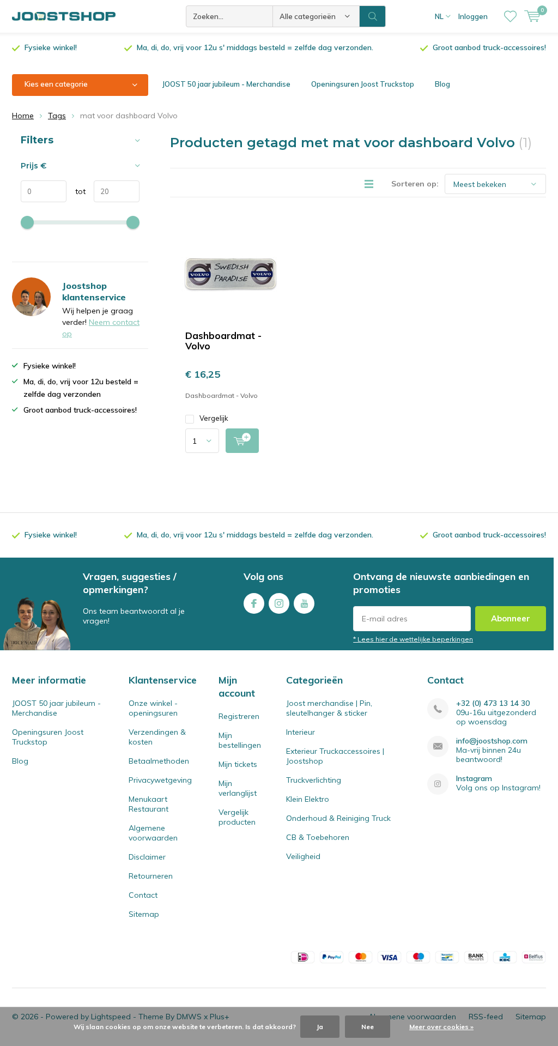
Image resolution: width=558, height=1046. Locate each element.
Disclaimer (147, 857)
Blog (442, 84)
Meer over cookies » (441, 1027)
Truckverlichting (313, 780)
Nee (367, 1027)
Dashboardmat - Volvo (223, 341)
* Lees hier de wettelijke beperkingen (413, 639)
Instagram (279, 603)
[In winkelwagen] (242, 440)
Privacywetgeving (160, 780)
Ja (320, 1027)
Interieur (300, 732)
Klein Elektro (307, 799)
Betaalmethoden (159, 761)
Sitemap (144, 914)
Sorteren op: (415, 184)
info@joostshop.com (491, 741)
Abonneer (510, 618)
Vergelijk (213, 418)
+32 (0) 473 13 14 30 (493, 703)
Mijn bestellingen (240, 740)
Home (23, 115)
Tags (57, 115)
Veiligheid (303, 856)
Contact (143, 895)
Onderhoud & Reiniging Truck (338, 818)
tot (76, 191)
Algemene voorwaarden (153, 833)
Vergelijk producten (237, 817)
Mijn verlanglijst (238, 788)
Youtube (304, 603)
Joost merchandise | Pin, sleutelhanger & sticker (329, 708)
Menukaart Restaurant (148, 804)
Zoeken (373, 16)
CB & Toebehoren (317, 837)
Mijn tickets (238, 764)
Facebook (254, 603)
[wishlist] (510, 16)
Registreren (239, 716)
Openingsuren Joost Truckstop (362, 84)
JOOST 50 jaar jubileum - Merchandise (226, 84)
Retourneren (151, 876)
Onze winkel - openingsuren (153, 708)
